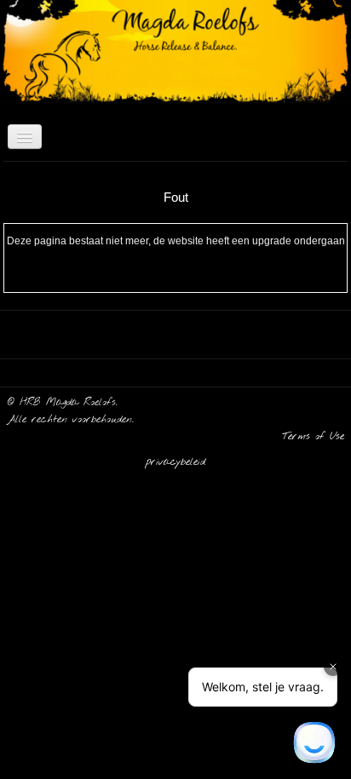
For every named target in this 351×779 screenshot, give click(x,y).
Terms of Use (313, 437)
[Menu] (25, 136)
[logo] (6, 32)
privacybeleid (175, 462)
